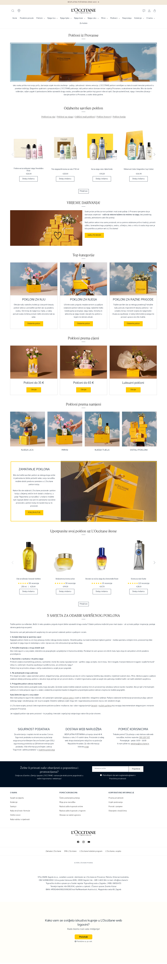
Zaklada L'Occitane (53, 851)
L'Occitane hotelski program (91, 851)
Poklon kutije (119, 117)
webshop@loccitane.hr (140, 744)
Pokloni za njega (65, 117)
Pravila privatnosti (116, 798)
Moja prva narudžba (67, 802)
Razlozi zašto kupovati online (71, 806)
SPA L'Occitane (70, 851)
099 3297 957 (144, 737)
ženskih (94, 706)
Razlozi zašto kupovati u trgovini (72, 811)
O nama (149, 18)
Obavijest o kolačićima (118, 811)
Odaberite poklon (33, 323)
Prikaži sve (83, 191)
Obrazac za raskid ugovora (70, 815)
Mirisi (103, 18)
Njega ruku (92, 18)
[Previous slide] (12, 154)
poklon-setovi (68, 698)
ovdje (86, 747)
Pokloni (39, 18)
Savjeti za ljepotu (17, 798)
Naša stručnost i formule (20, 811)
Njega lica (51, 18)
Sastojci (13, 806)
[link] (28, 156)
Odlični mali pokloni (85, 117)
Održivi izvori (15, 815)
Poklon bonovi (104, 117)
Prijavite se (136, 769)
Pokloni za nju (48, 117)
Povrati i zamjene (115, 806)
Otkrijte (34, 390)
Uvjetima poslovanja (47, 750)
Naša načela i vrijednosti (20, 819)
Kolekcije (138, 18)
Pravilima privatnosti (117, 779)
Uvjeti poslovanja (115, 802)
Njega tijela (64, 18)
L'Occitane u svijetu (113, 851)
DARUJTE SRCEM (94, 235)
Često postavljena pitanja (69, 798)
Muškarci (114, 18)
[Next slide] (154, 154)
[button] (13, 11)
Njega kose (78, 18)
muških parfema (105, 706)
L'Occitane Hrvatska (86, 862)
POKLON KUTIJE (34, 512)
